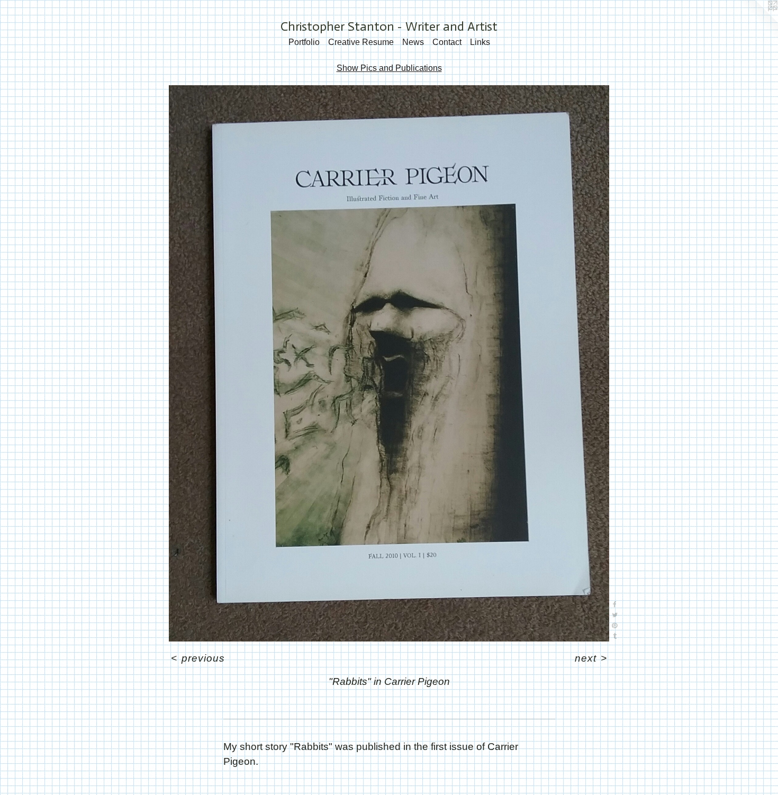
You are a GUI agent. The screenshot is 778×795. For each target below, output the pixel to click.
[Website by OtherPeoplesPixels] (757, 21)
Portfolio (304, 42)
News (413, 42)
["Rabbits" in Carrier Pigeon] (389, 363)
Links (480, 42)
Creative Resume (361, 42)
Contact (447, 42)
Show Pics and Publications (389, 68)
